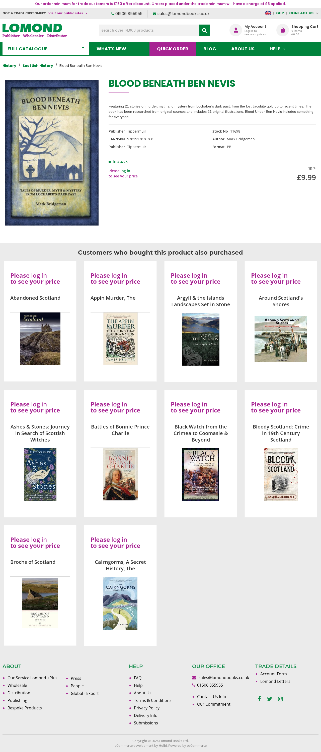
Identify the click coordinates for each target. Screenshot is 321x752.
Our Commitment (213, 704)
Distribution (19, 693)
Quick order (172, 49)
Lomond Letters (275, 681)
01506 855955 (128, 14)
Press (76, 678)
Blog (209, 49)
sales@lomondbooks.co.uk (183, 14)
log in (125, 170)
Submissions (146, 723)
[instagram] (280, 699)
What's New (111, 49)
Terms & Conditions (153, 700)
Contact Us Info (211, 696)
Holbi (163, 745)
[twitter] (269, 699)
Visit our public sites (65, 13)
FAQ (137, 678)
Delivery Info (145, 715)
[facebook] (259, 699)
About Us (243, 49)
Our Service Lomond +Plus (32, 678)
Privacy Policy (146, 708)
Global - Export (85, 693)
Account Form (273, 674)
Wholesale (17, 685)
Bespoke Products (25, 708)
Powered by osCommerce (187, 745)
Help (138, 685)
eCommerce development (134, 745)
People (77, 686)
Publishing (17, 700)
